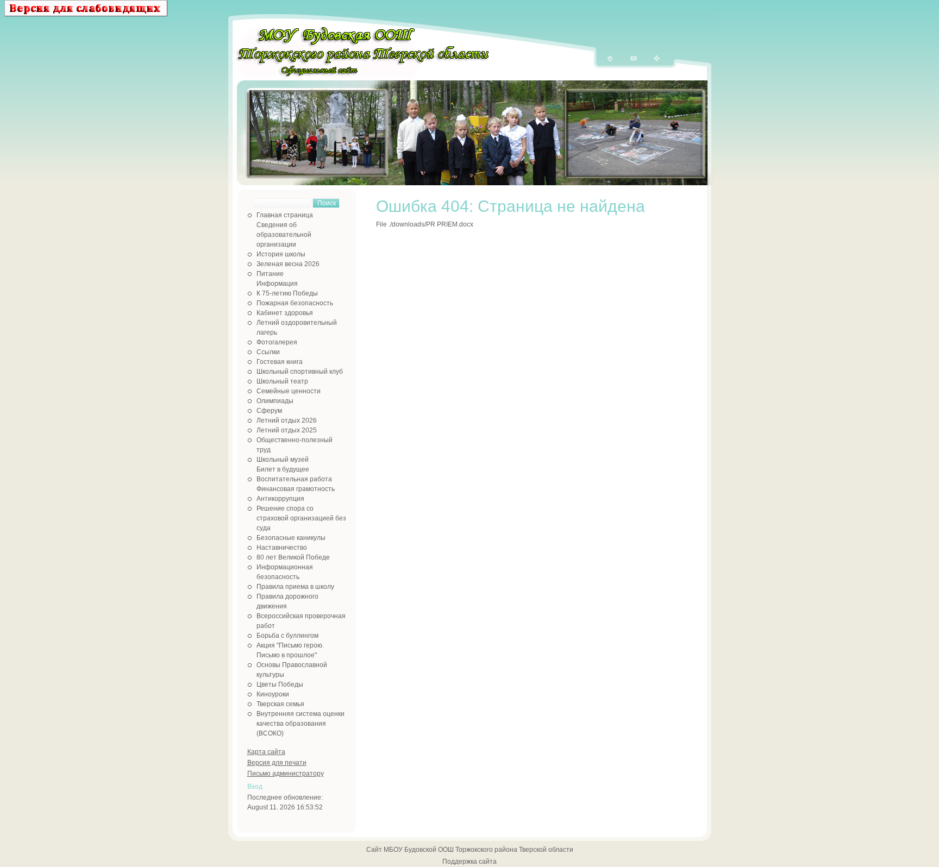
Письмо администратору (285, 773)
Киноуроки (272, 694)
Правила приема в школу (295, 586)
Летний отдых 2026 (286, 420)
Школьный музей (282, 459)
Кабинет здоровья (284, 313)
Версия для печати (276, 763)
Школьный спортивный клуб (299, 371)
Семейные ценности (288, 391)
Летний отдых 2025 (286, 430)
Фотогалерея (276, 342)
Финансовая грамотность (295, 489)
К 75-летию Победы (287, 293)
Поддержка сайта (469, 861)
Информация (277, 283)
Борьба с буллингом (287, 635)
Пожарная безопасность (294, 303)
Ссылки (268, 352)
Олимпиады (274, 401)
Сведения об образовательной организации (283, 234)
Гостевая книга (279, 362)
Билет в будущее (282, 469)
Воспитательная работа (294, 479)
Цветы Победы (279, 684)
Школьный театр (282, 381)
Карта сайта (266, 752)
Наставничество (281, 547)
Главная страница (284, 215)
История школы (280, 254)
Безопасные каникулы (290, 538)
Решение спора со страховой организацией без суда (301, 518)
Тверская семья (280, 704)
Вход (254, 786)
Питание (270, 274)
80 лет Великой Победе (293, 557)
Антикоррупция (280, 498)
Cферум (269, 410)
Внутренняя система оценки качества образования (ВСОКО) (300, 723)
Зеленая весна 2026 (288, 264)
